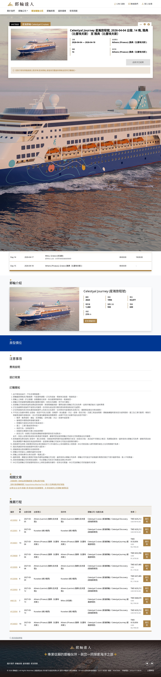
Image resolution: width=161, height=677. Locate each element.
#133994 (13, 611)
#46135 (13, 600)
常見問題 (73, 11)
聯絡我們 (134, 4)
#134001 (13, 543)
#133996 (13, 578)
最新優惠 (62, 11)
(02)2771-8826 (135, 670)
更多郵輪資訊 (90, 321)
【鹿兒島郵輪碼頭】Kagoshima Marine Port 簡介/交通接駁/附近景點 (37, 484)
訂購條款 (150, 670)
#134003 (13, 624)
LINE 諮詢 (120, 4)
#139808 (13, 555)
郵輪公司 (22, 11)
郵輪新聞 (51, 11)
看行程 (147, 520)
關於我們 (11, 11)
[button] (13, 309)
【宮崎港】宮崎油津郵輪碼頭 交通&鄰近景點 (27, 481)
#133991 (13, 530)
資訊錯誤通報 (16, 638)
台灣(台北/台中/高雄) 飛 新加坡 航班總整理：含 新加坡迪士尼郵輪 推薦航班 (39, 488)
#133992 (13, 520)
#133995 (13, 567)
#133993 (13, 589)
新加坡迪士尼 (37, 11)
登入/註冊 (148, 4)
